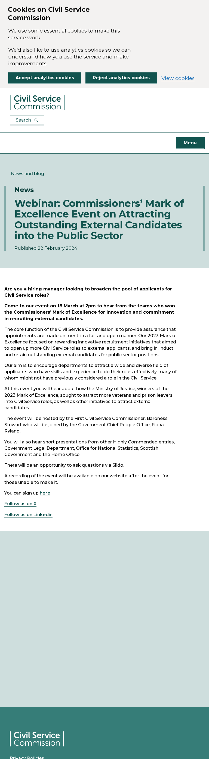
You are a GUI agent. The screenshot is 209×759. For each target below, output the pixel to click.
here (45, 493)
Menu (190, 142)
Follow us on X (20, 503)
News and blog (27, 173)
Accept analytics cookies (45, 77)
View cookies (178, 78)
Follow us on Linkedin (28, 514)
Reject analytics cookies (121, 77)
